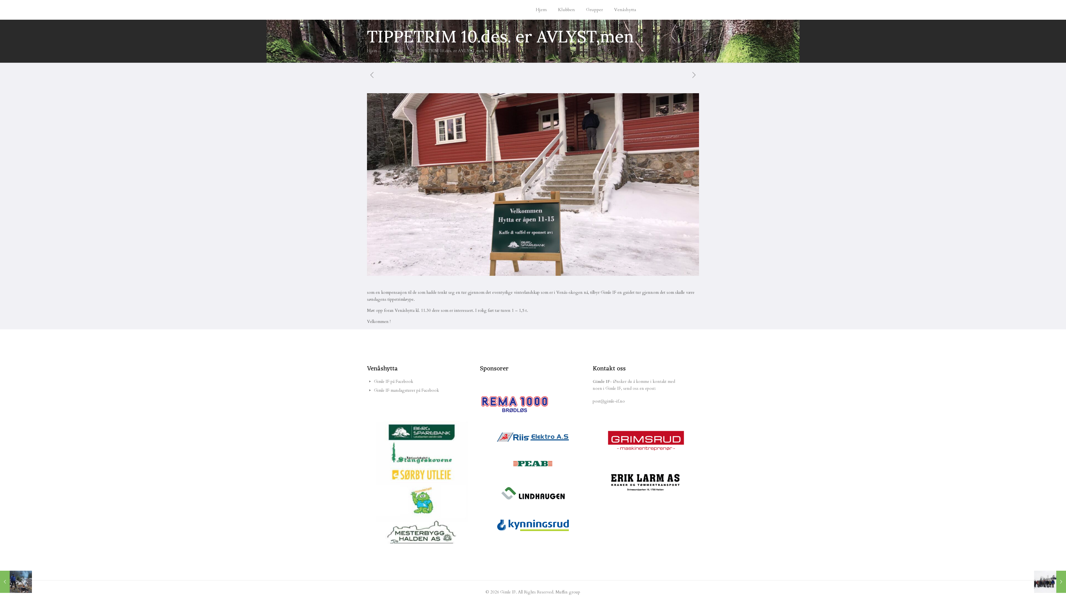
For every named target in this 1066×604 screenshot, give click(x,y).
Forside (396, 51)
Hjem (372, 51)
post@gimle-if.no (609, 401)
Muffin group (567, 592)
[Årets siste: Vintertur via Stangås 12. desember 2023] (1050, 582)
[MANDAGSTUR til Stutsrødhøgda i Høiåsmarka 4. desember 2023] (16, 582)
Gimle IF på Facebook (393, 381)
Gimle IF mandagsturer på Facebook (406, 390)
